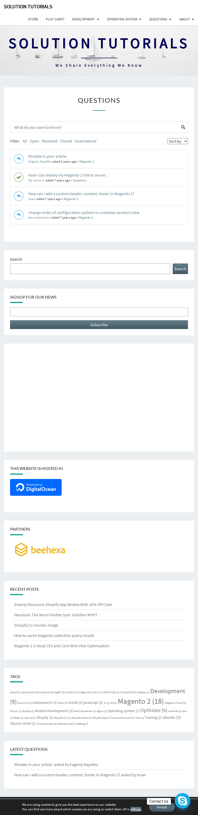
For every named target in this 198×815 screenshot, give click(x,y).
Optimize (153, 710)
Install (75, 702)
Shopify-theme (81, 718)
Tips (139, 718)
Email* (99, 311)
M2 (113, 703)
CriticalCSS (128, 692)
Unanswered (85, 140)
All (25, 140)
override (174, 711)
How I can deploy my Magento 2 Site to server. (67, 175)
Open (34, 140)
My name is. (36, 180)
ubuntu (171, 717)
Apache (27, 692)
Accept (162, 807)
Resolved (49, 140)
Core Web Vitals (109, 692)
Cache (70, 692)
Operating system (122, 19)
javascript (93, 702)
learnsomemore (39, 217)
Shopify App (101, 718)
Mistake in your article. (47, 156)
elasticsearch (44, 702)
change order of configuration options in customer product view (83, 212)
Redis (18, 718)
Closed (66, 140)
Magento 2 (86, 161)
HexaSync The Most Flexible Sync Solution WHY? (55, 614)
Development (83, 19)
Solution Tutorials (28, 6)
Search (16, 259)
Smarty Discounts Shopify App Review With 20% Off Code (63, 604)
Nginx (102, 711)
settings (135, 809)
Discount (25, 703)
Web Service (66, 723)
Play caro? (55, 19)
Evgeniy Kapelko (39, 161)
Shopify (45, 717)
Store (33, 19)
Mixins (15, 711)
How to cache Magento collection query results (54, 635)
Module (28, 711)
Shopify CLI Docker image (36, 625)
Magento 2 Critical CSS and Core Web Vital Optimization (62, 645)
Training (153, 717)
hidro (63, 703)
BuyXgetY (57, 692)
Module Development (54, 710)
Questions (158, 19)
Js (107, 703)
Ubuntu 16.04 (22, 723)
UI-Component (46, 723)
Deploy (144, 692)
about (15, 692)
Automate (42, 692)
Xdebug (82, 723)
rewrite (30, 718)
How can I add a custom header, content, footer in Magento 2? (81, 193)
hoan (32, 199)
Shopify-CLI (62, 718)
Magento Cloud (175, 703)
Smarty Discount (123, 718)
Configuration (87, 692)
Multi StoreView (85, 711)
